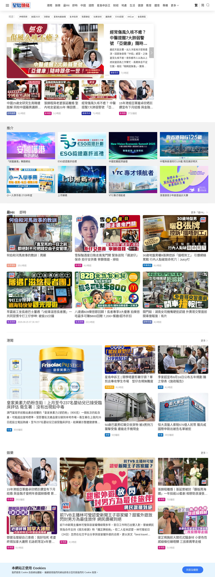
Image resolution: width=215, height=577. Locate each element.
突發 (107, 435)
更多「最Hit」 (198, 212)
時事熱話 (49, 113)
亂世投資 (74, 17)
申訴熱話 (109, 387)
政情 (161, 387)
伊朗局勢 (23, 17)
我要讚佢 (86, 17)
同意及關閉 (192, 569)
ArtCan (130, 17)
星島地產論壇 (60, 17)
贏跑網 (108, 17)
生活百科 (11, 113)
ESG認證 (119, 17)
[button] (151, 52)
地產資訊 (86, 113)
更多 (203, 340)
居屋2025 (35, 17)
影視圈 (78, 265)
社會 (122, 113)
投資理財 (11, 265)
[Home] (21, 5)
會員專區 (142, 17)
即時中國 (147, 322)
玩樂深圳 (98, 17)
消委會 (47, 17)
